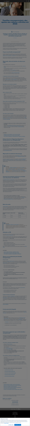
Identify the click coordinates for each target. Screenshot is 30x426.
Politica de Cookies (6, 423)
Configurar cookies (11, 424)
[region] (15, 422)
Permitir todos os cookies (18, 424)
